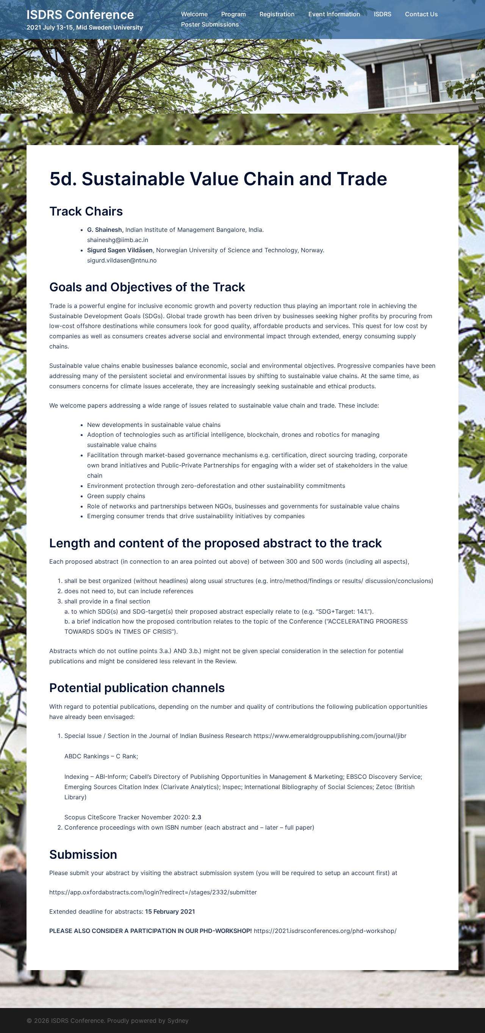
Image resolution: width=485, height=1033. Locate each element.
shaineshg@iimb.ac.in (117, 240)
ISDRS (382, 14)
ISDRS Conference (80, 14)
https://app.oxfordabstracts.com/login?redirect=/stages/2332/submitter (153, 892)
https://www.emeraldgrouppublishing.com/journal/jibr (330, 735)
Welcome (194, 14)
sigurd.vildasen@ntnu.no (122, 260)
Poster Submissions (210, 24)
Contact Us (421, 14)
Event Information (334, 14)
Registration (277, 14)
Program (233, 14)
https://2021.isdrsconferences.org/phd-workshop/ (325, 931)
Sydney (178, 1020)
